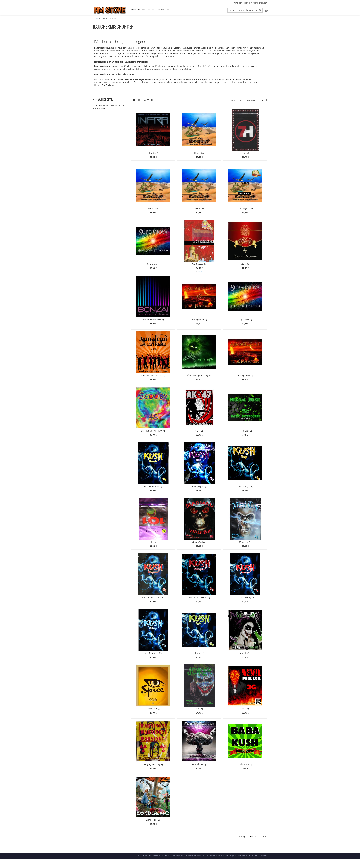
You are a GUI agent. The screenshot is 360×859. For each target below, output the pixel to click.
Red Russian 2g (199, 264)
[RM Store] (109, 10)
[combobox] (245, 10)
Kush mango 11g (245, 486)
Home (95, 18)
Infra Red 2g (153, 153)
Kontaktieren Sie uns (247, 855)
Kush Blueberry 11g (153, 653)
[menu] (177, 10)
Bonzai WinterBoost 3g (153, 319)
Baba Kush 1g (245, 764)
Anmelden (237, 2)
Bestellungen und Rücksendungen (219, 855)
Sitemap (263, 855)
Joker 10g (199, 708)
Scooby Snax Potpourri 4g (153, 430)
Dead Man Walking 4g (199, 542)
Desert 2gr (199, 153)
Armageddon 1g (245, 375)
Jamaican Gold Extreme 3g (153, 375)
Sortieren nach (237, 100)
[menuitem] (142, 10)
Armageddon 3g (199, 319)
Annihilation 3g (199, 764)
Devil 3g (245, 708)
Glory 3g (245, 264)
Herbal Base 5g (245, 430)
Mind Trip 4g (245, 542)
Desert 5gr (153, 208)
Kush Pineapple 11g (153, 486)
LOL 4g (153, 542)
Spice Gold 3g (153, 708)
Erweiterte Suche (193, 855)
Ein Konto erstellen (258, 2)
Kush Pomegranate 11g (153, 597)
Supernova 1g (153, 264)
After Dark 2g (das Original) (199, 375)
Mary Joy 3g (245, 653)
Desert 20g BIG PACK (245, 208)
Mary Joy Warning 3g (153, 764)
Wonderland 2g (153, 819)
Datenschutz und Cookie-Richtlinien (152, 855)
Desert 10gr (199, 208)
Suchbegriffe (177, 855)
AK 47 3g (199, 430)
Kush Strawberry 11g (245, 597)
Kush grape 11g (199, 486)
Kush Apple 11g (199, 653)
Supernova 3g (245, 319)
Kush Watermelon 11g (199, 597)
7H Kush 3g (245, 153)
